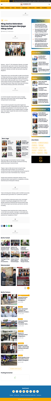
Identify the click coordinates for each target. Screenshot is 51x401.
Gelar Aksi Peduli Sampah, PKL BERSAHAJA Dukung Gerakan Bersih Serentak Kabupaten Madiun (23, 310)
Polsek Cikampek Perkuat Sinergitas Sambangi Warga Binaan (41, 35)
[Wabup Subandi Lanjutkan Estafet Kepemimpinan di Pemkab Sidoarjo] (4, 148)
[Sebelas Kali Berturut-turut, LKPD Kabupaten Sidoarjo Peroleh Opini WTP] (18, 148)
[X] (4, 226)
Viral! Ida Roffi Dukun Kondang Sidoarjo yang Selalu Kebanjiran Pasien (41, 26)
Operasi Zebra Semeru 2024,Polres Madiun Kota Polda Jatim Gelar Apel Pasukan (43, 63)
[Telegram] (7, 226)
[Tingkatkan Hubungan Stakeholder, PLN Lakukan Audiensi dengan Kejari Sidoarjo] (25, 243)
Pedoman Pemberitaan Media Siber (28, 395)
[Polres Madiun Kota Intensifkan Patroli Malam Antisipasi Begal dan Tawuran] (9, 360)
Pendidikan (44, 7)
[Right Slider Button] (50, 8)
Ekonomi (18, 7)
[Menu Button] (1, 4)
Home (2, 7)
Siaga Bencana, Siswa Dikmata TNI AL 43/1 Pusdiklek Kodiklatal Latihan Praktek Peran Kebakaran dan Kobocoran (43, 120)
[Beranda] (2, 20)
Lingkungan (24, 7)
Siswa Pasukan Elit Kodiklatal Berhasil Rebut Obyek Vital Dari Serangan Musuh (43, 132)
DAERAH (38, 7)
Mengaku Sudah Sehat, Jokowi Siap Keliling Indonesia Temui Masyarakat (23, 347)
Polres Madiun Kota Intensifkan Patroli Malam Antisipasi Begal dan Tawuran (23, 359)
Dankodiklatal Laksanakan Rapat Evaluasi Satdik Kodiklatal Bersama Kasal (43, 114)
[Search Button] (49, 4)
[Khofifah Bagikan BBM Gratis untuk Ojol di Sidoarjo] (18, 142)
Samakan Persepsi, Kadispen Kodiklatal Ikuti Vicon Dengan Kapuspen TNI (43, 126)
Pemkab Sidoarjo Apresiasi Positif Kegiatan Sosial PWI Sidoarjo (10, 154)
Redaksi (11, 395)
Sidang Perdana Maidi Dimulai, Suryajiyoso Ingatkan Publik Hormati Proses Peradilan (22, 1)
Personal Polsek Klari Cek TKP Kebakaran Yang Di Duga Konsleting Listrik (41, 30)
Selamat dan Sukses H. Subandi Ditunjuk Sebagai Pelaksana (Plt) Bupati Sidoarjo (8, 283)
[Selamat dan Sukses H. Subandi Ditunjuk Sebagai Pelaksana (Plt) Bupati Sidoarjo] (8, 276)
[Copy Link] (11, 226)
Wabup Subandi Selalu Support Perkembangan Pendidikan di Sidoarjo (15, 260)
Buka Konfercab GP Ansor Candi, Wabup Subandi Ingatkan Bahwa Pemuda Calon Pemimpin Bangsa (10, 142)
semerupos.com (29, 399)
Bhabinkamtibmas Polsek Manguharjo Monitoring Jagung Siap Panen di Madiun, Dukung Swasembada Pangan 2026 (43, 101)
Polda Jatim (32, 7)
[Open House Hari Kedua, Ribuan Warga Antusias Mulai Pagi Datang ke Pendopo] (18, 154)
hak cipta (23, 399)
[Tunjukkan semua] (48, 53)
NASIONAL (21, 343)
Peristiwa (7, 7)
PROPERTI (21, 331)
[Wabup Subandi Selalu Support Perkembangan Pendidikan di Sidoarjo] (15, 255)
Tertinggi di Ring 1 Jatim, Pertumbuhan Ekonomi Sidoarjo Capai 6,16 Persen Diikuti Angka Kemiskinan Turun (5, 260)
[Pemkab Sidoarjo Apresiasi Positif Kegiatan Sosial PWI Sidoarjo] (4, 154)
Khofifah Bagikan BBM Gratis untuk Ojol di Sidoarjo (25, 142)
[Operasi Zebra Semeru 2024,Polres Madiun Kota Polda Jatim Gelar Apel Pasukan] (34, 64)
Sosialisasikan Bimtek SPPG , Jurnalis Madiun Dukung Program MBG (42, 57)
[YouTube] (24, 391)
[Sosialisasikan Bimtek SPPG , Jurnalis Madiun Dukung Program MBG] (34, 58)
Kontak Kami (16, 395)
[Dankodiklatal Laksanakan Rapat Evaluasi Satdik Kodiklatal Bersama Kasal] (34, 114)
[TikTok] (30, 391)
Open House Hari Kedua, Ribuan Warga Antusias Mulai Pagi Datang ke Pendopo (25, 154)
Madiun (20, 307)
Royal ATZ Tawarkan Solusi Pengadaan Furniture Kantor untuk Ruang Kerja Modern (23, 334)
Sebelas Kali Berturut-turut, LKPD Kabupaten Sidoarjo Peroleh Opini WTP (25, 148)
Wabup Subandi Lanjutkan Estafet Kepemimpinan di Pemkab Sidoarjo (11, 148)
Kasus (13, 7)
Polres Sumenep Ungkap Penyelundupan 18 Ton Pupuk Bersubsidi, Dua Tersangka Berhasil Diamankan (41, 40)
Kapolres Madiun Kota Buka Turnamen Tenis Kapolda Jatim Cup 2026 (23, 322)
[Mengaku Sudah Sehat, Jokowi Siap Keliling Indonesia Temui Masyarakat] (9, 348)
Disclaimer (39, 395)
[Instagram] (20, 391)
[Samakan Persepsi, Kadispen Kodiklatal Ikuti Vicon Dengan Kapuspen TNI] (34, 126)
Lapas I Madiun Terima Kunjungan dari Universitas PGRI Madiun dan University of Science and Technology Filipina (24, 283)
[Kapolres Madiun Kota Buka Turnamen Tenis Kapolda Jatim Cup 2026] (9, 323)
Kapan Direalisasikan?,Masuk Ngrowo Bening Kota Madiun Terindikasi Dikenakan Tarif (44, 69)
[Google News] (27, 391)
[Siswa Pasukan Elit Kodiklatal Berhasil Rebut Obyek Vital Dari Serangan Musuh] (34, 132)
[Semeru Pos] (25, 4)
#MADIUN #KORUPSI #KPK (23, 295)
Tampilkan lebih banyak (15, 368)
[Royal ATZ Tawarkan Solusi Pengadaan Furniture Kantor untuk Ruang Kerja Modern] (9, 335)
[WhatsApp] (9, 226)
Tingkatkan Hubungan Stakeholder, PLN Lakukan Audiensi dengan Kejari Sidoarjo (25, 249)
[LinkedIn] (34, 391)
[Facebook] (2, 226)
